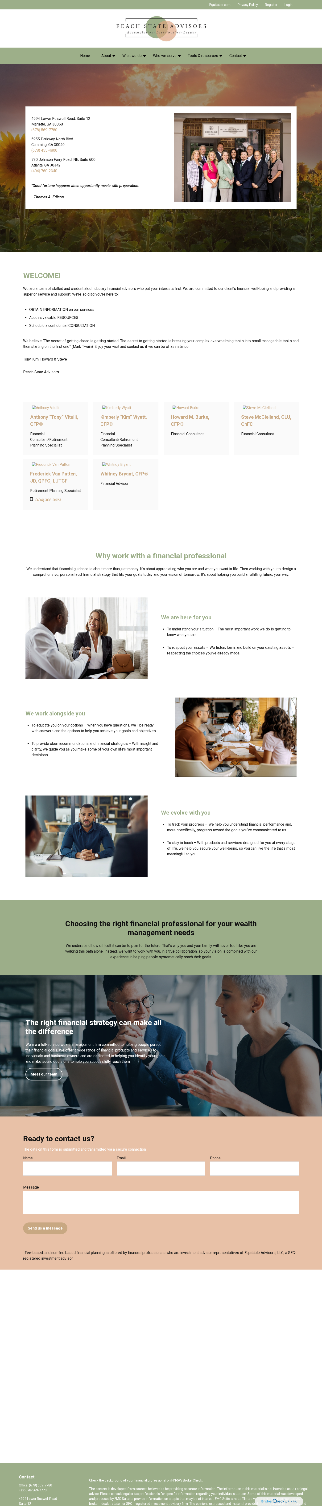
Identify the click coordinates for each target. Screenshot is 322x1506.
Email (121, 1158)
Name (28, 1158)
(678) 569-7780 (44, 130)
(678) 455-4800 (44, 150)
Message (31, 1187)
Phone (215, 1158)
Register (271, 5)
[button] (85, 56)
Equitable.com (220, 5)
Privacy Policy (248, 5)
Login (289, 5)
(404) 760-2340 (44, 171)
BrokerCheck (192, 1480)
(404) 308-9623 (48, 500)
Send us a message (45, 1228)
